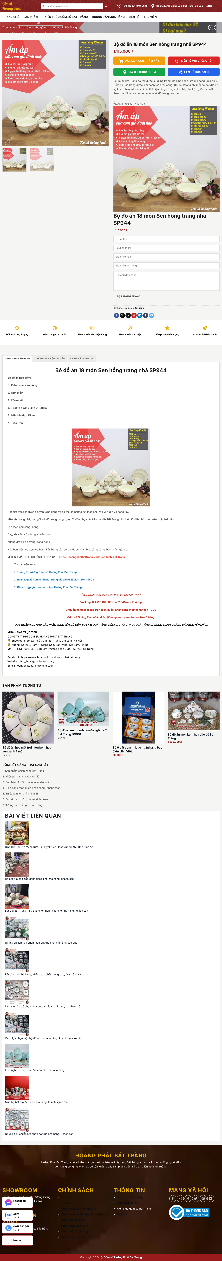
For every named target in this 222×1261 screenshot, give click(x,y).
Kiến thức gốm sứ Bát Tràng (66, 17)
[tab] (17, 358)
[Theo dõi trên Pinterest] (203, 1198)
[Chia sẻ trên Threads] (128, 315)
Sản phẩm (31, 17)
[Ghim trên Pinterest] (134, 315)
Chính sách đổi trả (82, 358)
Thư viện (150, 17)
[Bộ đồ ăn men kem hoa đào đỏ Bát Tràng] (194, 711)
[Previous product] (216, 27)
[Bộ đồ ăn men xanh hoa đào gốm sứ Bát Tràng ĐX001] (83, 709)
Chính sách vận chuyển (50, 358)
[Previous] (9, 92)
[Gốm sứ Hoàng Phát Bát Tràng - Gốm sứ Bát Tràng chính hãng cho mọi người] (19, 6)
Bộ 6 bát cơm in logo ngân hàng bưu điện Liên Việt (138, 749)
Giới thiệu (67, 1197)
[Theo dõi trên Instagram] (180, 1198)
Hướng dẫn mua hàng (108, 17)
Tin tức (65, 1202)
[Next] (102, 92)
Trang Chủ (11, 17)
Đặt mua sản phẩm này (142, 60)
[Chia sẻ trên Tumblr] (145, 315)
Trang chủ (8, 27)
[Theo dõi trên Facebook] (172, 1198)
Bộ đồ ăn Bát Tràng (65, 27)
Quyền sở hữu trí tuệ (73, 1220)
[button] (106, 6)
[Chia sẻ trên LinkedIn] (140, 315)
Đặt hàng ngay (128, 296)
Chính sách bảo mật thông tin (79, 1208)
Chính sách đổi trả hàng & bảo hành (83, 1214)
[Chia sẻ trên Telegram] (151, 315)
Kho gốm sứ (41, 27)
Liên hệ (134, 17)
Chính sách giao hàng (74, 1225)
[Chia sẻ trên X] (122, 315)
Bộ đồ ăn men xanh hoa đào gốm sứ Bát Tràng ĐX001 (82, 732)
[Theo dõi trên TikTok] (187, 1198)
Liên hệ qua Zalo (196, 72)
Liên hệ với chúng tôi (196, 60)
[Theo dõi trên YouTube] (210, 1198)
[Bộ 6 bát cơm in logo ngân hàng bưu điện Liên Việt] (138, 717)
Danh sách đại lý (127, 1202)
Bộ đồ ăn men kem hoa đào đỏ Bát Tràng (191, 736)
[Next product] (210, 27)
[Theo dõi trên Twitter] (195, 1198)
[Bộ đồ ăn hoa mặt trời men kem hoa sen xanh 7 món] (28, 717)
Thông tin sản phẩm (17, 358)
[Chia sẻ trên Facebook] (116, 315)
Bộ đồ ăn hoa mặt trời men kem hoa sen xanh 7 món (26, 749)
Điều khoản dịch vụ (73, 1237)
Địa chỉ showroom (142, 72)
